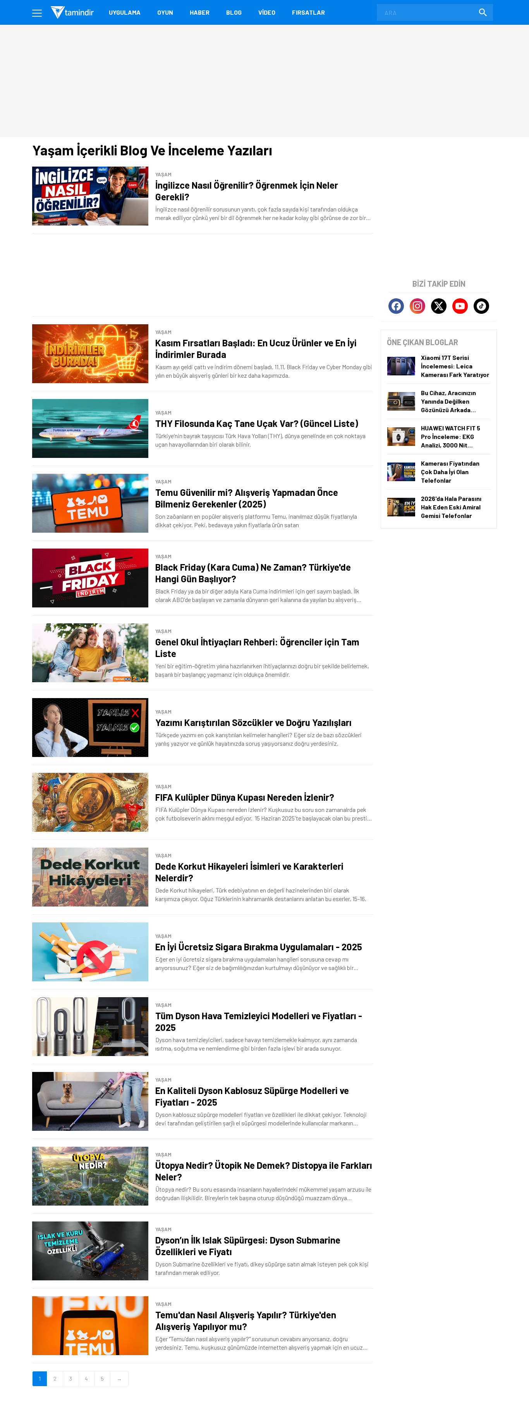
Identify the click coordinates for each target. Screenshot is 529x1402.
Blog (234, 12)
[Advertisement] (202, 274)
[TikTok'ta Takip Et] (481, 306)
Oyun (165, 12)
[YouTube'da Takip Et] (460, 306)
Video (266, 12)
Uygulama (125, 12)
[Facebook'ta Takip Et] (396, 306)
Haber (200, 12)
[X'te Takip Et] (439, 306)
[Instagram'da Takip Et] (417, 306)
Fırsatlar (308, 12)
